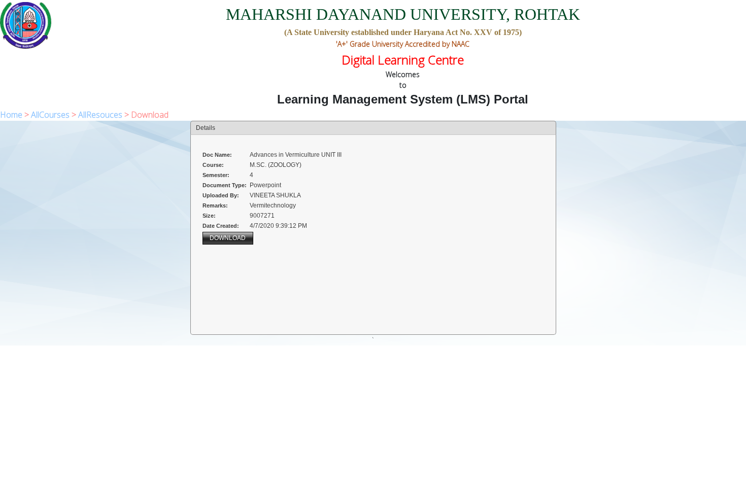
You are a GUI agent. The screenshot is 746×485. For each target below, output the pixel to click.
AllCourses (50, 114)
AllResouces (100, 114)
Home (11, 114)
